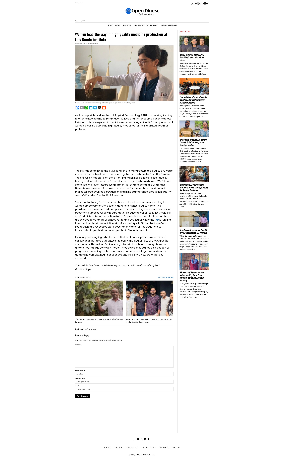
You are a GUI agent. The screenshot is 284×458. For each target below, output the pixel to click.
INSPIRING (127, 25)
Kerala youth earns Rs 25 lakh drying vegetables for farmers (193, 231)
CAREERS (176, 447)
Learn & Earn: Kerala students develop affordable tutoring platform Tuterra (193, 100)
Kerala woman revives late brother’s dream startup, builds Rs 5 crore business (193, 187)
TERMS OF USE (131, 447)
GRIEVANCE (164, 447)
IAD (157, 219)
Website (77, 386)
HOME (109, 25)
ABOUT (107, 447)
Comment (78, 344)
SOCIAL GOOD (152, 25)
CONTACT (118, 447)
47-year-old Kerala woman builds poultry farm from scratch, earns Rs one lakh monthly (191, 276)
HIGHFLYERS (139, 25)
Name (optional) (80, 370)
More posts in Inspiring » (166, 277)
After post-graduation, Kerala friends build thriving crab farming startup (192, 142)
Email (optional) (80, 378)
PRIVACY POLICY (149, 447)
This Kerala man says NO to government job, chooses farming (99, 320)
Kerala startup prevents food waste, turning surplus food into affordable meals (149, 320)
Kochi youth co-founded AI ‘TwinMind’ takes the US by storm (191, 57)
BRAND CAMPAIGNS (169, 25)
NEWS (117, 25)
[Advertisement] (124, 149)
